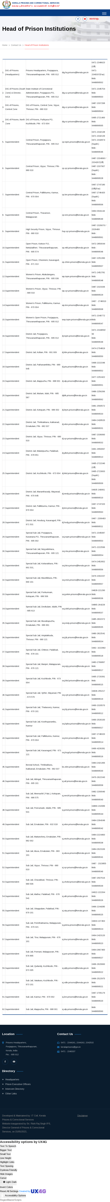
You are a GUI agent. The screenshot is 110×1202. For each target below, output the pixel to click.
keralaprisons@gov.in (71, 1047)
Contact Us (16, 45)
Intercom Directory (14, 1089)
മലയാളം (94, 18)
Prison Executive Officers (18, 1084)
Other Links (11, 1093)
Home (4, 45)
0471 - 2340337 (68, 1051)
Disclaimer (82, 1115)
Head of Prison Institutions (37, 45)
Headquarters (12, 1079)
